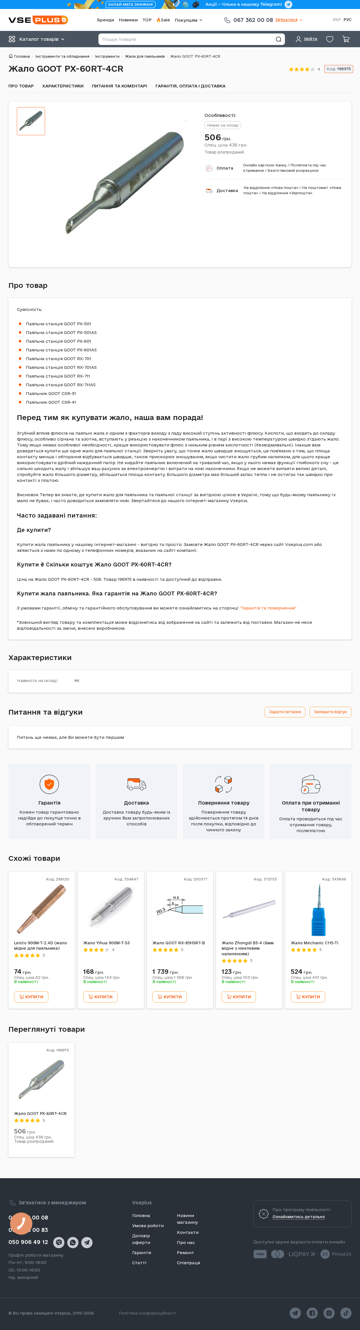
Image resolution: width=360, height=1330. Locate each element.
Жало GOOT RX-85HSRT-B (178, 943)
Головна (22, 56)
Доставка (227, 190)
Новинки (128, 19)
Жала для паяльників (145, 56)
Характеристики (63, 85)
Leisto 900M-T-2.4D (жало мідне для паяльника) (40, 946)
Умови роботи (148, 1225)
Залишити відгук (330, 712)
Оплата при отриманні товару (311, 806)
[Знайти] (278, 39)
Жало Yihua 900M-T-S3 (106, 943)
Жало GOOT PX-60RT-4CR (40, 1113)
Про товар (21, 85)
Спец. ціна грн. (225, 144)
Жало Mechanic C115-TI (314, 943)
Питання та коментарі (119, 85)
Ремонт (185, 1252)
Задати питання (285, 712)
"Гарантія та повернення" (268, 608)
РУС (348, 20)
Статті (139, 1262)
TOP (147, 19)
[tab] (31, 121)
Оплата (225, 168)
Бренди (105, 19)
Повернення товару (223, 802)
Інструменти (107, 56)
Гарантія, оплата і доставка (191, 85)
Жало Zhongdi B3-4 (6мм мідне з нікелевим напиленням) (248, 948)
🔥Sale (163, 19)
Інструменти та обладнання (62, 56)
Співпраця (188, 1262)
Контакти (188, 1232)
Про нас (186, 1242)
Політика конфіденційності (147, 1313)
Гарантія (49, 802)
